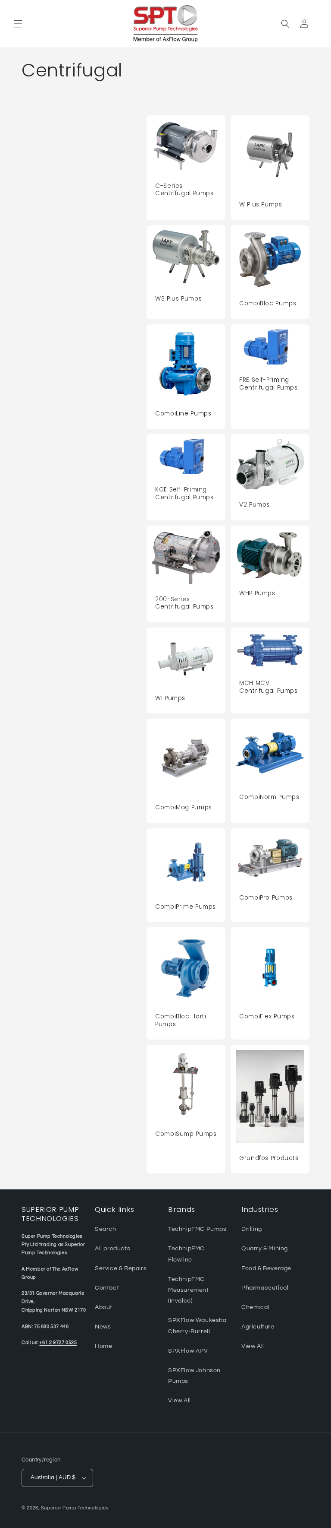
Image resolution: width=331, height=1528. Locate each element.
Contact (107, 1288)
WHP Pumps (257, 593)
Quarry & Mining (264, 1249)
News (103, 1327)
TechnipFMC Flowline (186, 1254)
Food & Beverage (266, 1268)
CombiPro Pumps (266, 898)
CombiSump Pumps (185, 1134)
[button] (18, 23)
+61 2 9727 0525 (58, 1342)
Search (105, 1229)
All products (112, 1249)
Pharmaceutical (264, 1288)
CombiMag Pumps (183, 808)
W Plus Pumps (260, 205)
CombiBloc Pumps (267, 304)
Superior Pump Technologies (75, 1508)
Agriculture (258, 1327)
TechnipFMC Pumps (197, 1229)
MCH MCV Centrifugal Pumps (268, 686)
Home (103, 1346)
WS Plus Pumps (178, 299)
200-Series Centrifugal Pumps (184, 603)
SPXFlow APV (188, 1351)
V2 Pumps (254, 505)
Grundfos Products (269, 1158)
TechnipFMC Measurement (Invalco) (188, 1290)
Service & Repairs (121, 1268)
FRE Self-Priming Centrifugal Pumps (268, 383)
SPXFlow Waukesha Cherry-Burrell (197, 1325)
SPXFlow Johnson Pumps (194, 1375)
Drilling (251, 1229)
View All (179, 1401)
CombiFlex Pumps (266, 1017)
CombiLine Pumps (183, 414)
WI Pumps (170, 698)
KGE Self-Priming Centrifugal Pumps (184, 493)
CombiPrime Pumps (185, 907)
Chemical (255, 1307)
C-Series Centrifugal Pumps (184, 189)
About (103, 1307)
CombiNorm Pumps (269, 797)
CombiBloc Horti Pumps (180, 1020)
